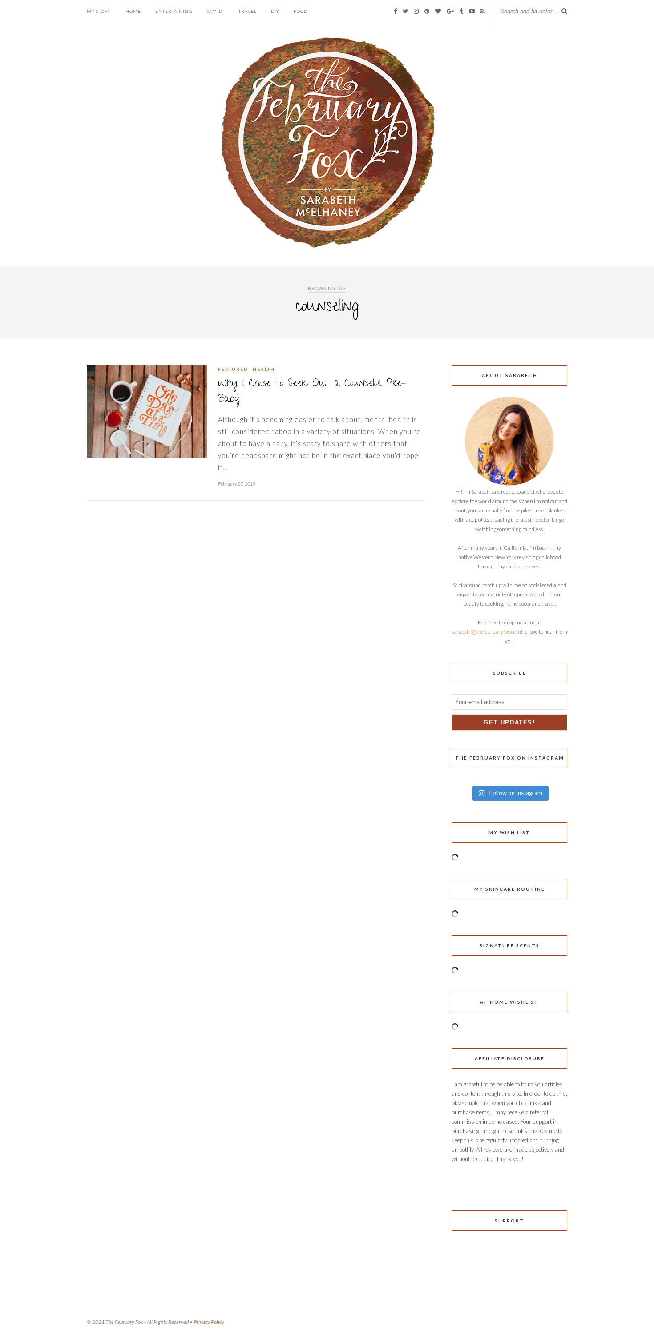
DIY (275, 11)
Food (300, 11)
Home (133, 11)
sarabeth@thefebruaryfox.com (486, 631)
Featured (233, 369)
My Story (99, 11)
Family (215, 11)
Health (264, 369)
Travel (247, 11)
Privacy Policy (209, 1322)
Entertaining (173, 11)
